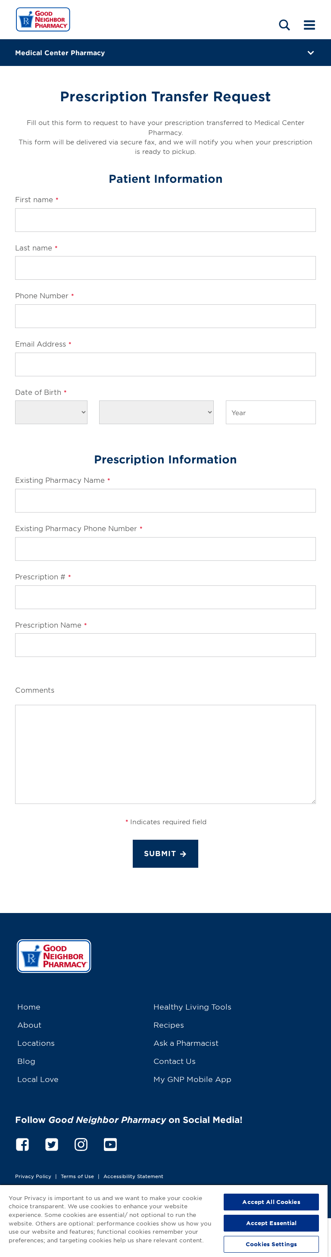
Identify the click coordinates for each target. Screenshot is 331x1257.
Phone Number (44, 295)
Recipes (168, 1024)
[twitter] (51, 1143)
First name (36, 199)
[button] (284, 25)
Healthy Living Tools (192, 1006)
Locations (36, 1042)
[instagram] (81, 1143)
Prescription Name (51, 624)
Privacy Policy (33, 1176)
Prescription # (43, 576)
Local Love (38, 1078)
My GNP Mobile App (192, 1078)
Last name (36, 247)
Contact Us (174, 1060)
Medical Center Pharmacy (60, 52)
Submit (160, 853)
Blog (26, 1060)
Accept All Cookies (271, 1201)
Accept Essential (271, 1222)
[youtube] (110, 1143)
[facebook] (22, 1143)
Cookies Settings (271, 1244)
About (29, 1024)
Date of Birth (40, 392)
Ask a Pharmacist (186, 1042)
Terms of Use (77, 1176)
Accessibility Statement (133, 1176)
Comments (34, 689)
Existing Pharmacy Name (62, 479)
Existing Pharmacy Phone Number (78, 528)
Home (29, 1006)
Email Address (43, 343)
